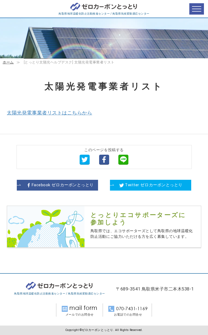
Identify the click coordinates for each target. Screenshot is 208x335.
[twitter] (85, 159)
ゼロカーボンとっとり (104, 7)
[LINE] (123, 159)
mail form (83, 308)
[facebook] (104, 159)
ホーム (8, 62)
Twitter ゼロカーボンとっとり (153, 184)
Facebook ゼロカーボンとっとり (63, 184)
